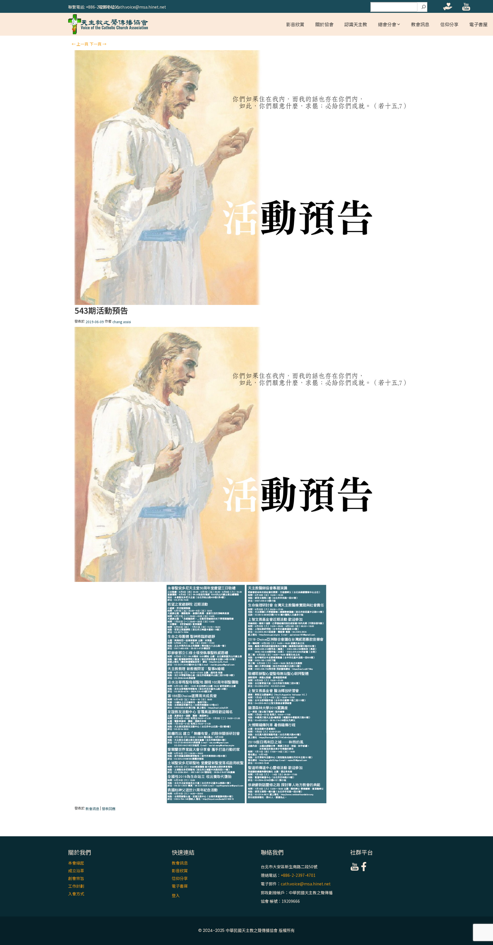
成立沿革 (76, 870)
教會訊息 (420, 24)
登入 (176, 895)
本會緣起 (76, 863)
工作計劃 (76, 886)
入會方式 (76, 894)
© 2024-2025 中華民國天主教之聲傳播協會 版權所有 (246, 930)
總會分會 (387, 24)
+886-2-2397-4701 (298, 875)
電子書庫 (180, 886)
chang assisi (121, 321)
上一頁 (80, 44)
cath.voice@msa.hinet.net (306, 884)
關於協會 (324, 24)
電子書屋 (478, 24)
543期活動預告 (101, 310)
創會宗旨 (76, 878)
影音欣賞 (295, 24)
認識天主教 (355, 24)
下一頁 (98, 44)
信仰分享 (449, 24)
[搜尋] (423, 7)
